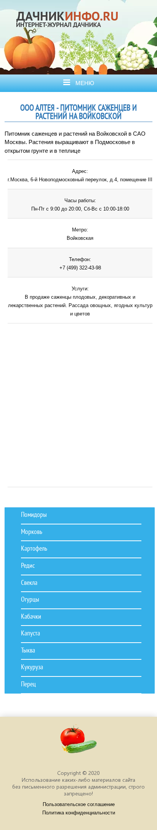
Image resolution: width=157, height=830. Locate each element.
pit (78, 742)
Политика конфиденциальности (78, 813)
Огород (70, 35)
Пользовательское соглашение (79, 804)
